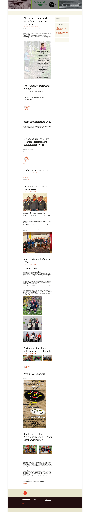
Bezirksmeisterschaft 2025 (37, 121)
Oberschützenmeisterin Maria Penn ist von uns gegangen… (35, 21)
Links (42, 13)
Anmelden (23, 503)
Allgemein (33, 26)
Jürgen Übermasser (37, 172)
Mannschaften (60, 11)
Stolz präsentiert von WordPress (32, 510)
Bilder (24, 132)
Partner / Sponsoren (29, 13)
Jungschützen (27, 106)
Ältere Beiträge (29, 493)
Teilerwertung (27, 113)
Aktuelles (33, 11)
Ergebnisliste (25, 129)
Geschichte (65, 11)
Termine (38, 11)
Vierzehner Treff (47, 13)
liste (29, 366)
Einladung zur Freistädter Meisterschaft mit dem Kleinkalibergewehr (36, 142)
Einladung (28, 151)
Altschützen (27, 109)
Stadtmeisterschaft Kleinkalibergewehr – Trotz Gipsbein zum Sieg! (37, 437)
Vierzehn (37, 26)
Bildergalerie (22, 13)
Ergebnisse (42, 11)
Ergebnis (26, 366)
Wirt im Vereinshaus (34, 374)
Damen (26, 107)
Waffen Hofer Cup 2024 (35, 170)
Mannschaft (27, 111)
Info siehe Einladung (26, 114)
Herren (26, 108)
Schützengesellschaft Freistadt (25, 11)
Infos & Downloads (37, 13)
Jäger (26, 110)
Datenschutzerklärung (24, 510)
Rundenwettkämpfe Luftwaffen (51, 11)
